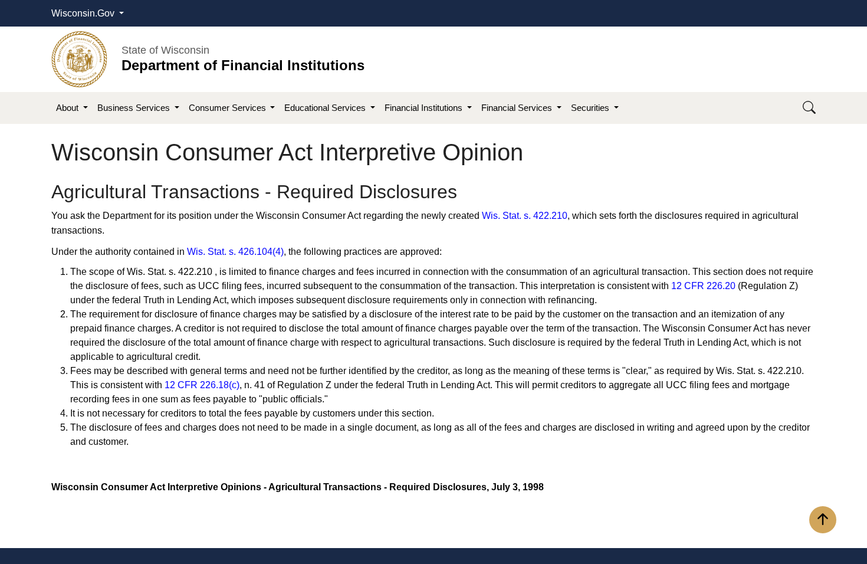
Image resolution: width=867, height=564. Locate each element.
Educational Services (326, 108)
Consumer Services (228, 108)
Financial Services (517, 108)
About (68, 108)
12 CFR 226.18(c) (202, 385)
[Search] (809, 108)
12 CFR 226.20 (703, 286)
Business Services (134, 108)
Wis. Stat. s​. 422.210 (524, 216)
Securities (591, 108)
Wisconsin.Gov (84, 13)
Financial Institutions (425, 108)
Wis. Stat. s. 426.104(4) (235, 252)
